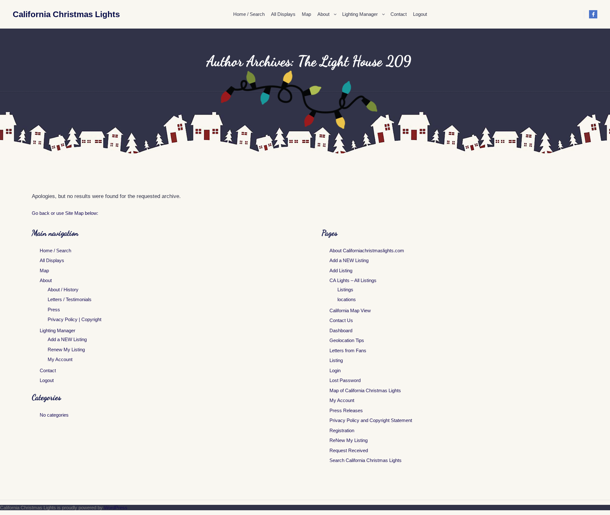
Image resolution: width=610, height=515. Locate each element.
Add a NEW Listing (67, 339)
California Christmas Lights (44, 14)
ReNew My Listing (348, 440)
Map (44, 270)
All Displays (52, 260)
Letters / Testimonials (70, 299)
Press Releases (346, 410)
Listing (336, 360)
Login (335, 370)
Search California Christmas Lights (365, 460)
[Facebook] (593, 14)
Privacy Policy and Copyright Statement (370, 420)
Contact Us (341, 320)
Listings (345, 289)
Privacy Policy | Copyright (74, 319)
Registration (341, 430)
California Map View (350, 310)
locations (346, 299)
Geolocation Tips (346, 340)
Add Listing (340, 270)
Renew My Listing (66, 349)
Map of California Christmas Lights (365, 390)
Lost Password (345, 380)
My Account (60, 359)
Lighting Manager (57, 330)
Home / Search (55, 250)
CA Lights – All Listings (352, 280)
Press (54, 309)
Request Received (348, 450)
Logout (47, 380)
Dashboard (340, 330)
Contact (48, 370)
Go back (41, 213)
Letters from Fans (347, 350)
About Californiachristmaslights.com (366, 250)
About (46, 280)
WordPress (115, 507)
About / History (63, 289)
